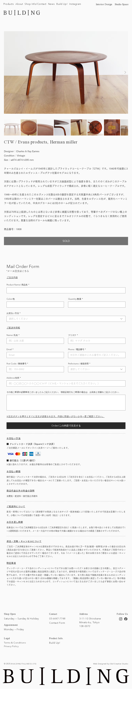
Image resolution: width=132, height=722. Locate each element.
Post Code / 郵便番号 (17, 363)
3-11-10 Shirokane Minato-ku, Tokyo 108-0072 (90, 622)
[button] (8, 4)
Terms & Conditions (15, 642)
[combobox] (66, 319)
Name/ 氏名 (13, 335)
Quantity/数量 (75, 299)
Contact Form (57, 622)
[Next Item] (125, 72)
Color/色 (11, 299)
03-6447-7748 (57, 618)
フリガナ (73, 335)
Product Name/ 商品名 (18, 284)
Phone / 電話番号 (77, 349)
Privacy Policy (11, 646)
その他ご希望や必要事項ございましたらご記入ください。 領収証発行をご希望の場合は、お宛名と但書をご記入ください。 (63, 392)
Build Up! (54, 642)
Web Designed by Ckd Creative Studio (110, 663)
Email (10, 349)
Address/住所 (14, 378)
